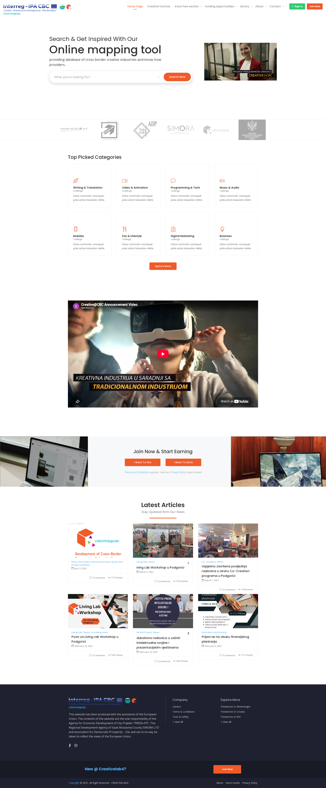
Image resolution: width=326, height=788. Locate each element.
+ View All (178, 722)
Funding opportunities (219, 6)
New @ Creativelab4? (105, 769)
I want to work (183, 462)
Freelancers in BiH (231, 716)
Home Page (135, 6)
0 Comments (98, 577)
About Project (144, 632)
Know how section (187, 6)
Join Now (314, 6)
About (259, 6)
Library (244, 6)
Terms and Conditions (137, 472)
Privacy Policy (178, 472)
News (152, 561)
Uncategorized (99, 632)
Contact (275, 6)
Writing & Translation (87, 188)
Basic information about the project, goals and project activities (97, 563)
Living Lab (142, 561)
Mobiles (78, 236)
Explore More (163, 266)
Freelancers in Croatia (233, 711)
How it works (232, 783)
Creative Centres (158, 6)
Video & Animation (135, 188)
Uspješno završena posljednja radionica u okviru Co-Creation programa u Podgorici (225, 571)
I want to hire (142, 462)
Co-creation (208, 561)
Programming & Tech (185, 188)
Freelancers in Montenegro (235, 706)
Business (226, 236)
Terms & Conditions (184, 711)
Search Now (177, 77)
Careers (177, 706)
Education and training (214, 632)
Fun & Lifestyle (132, 236)
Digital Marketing (182, 236)
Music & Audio (229, 188)
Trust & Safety (180, 716)
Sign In (298, 6)
